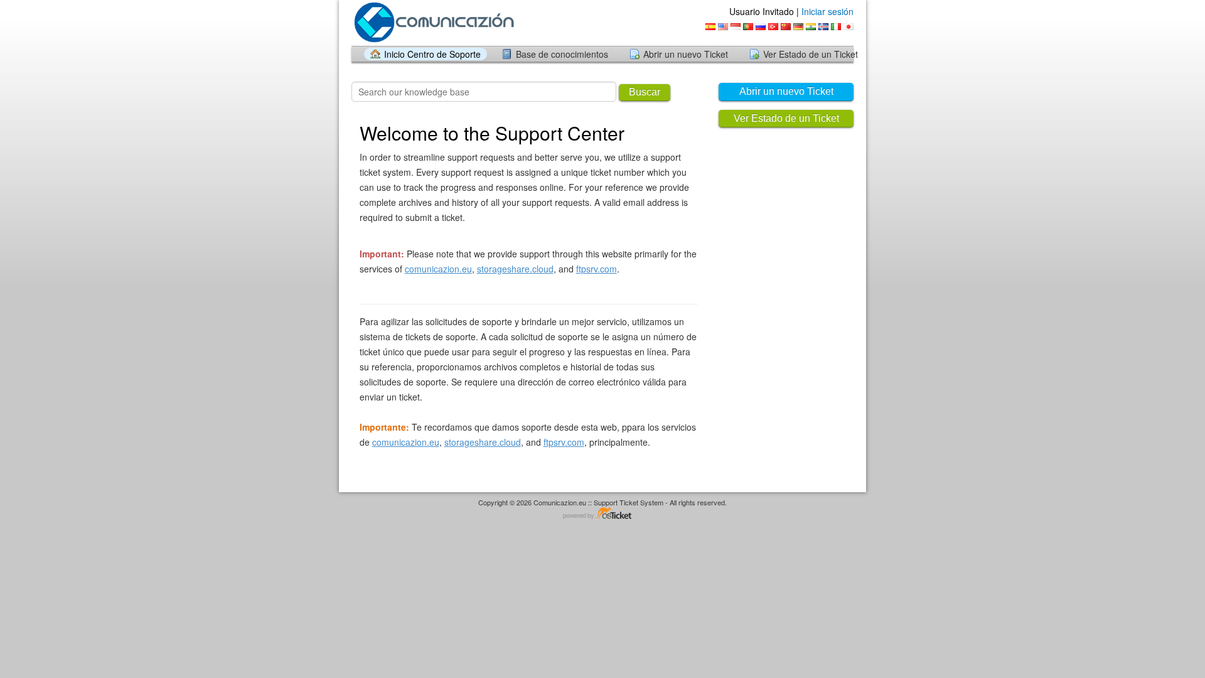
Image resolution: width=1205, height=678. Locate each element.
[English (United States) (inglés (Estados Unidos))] (723, 26)
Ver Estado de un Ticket (810, 54)
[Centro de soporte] (434, 22)
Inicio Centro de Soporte (432, 54)
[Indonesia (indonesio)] (736, 26)
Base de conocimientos (562, 54)
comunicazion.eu (438, 268)
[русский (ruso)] (761, 26)
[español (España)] (710, 26)
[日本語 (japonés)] (849, 26)
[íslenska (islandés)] (823, 26)
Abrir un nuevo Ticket (685, 54)
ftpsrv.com (596, 268)
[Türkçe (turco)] (773, 26)
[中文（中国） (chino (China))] (786, 26)
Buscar (644, 92)
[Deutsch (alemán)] (798, 26)
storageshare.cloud (515, 268)
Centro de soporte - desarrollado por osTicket (602, 514)
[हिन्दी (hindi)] (811, 26)
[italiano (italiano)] (836, 26)
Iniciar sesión (827, 11)
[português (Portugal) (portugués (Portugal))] (748, 26)
